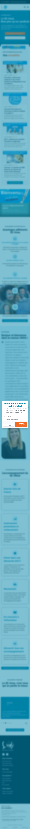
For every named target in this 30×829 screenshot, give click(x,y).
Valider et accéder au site (22, 425)
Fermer (9, 425)
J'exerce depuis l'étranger (11, 419)
